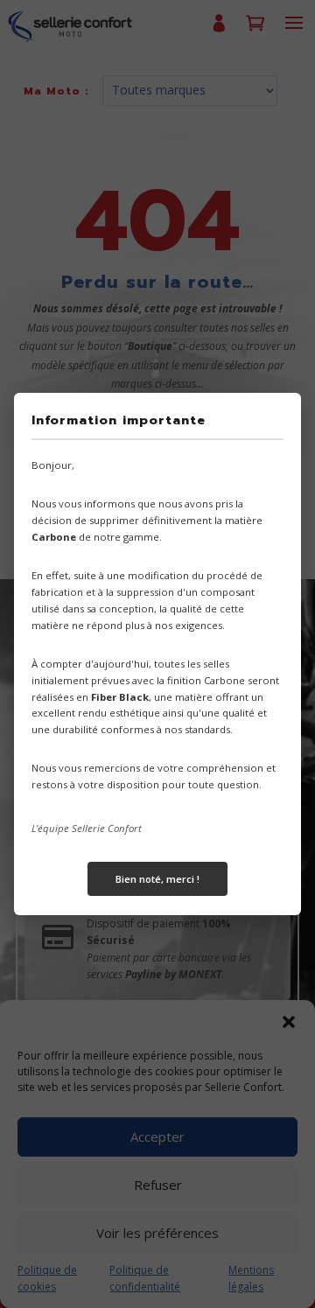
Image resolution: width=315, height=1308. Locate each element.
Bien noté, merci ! (158, 878)
